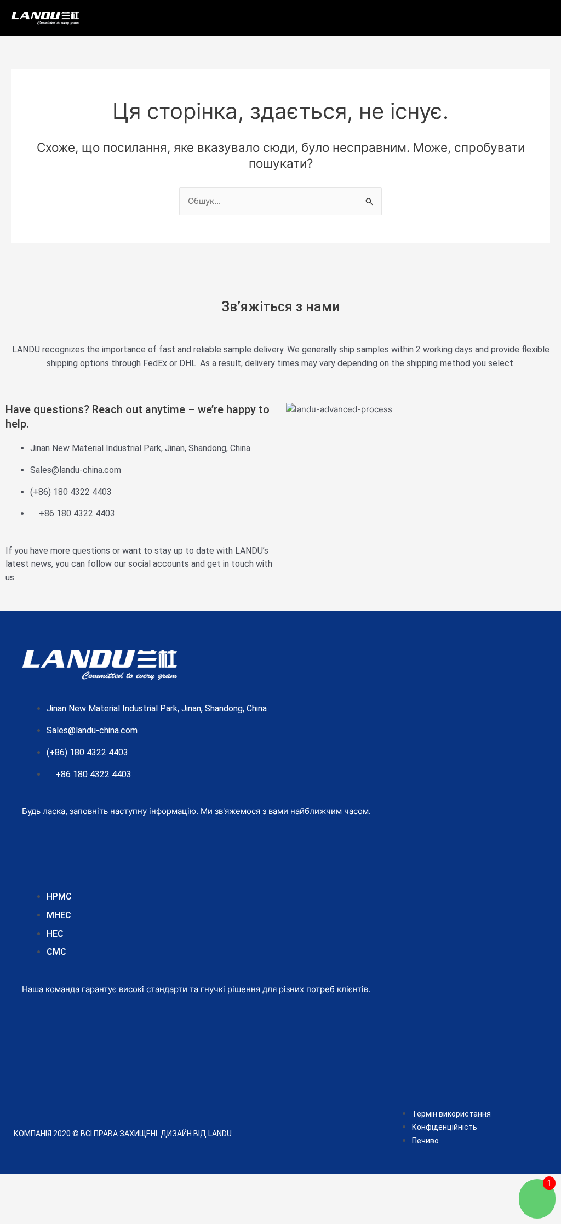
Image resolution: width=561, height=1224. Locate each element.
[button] (320, 15)
